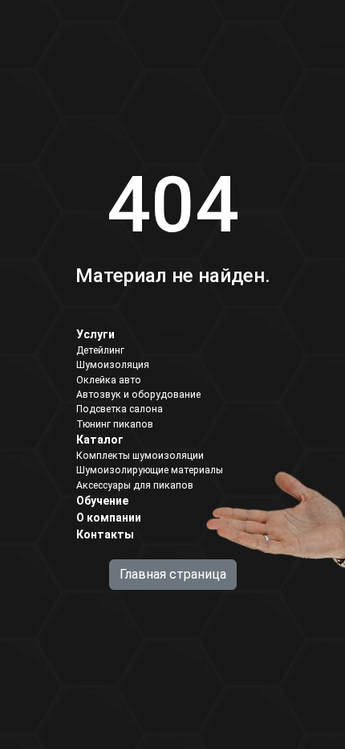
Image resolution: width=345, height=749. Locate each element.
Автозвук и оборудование (138, 394)
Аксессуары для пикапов (134, 485)
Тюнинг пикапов (114, 424)
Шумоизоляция (112, 364)
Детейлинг (100, 350)
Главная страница (173, 574)
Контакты (105, 534)
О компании (108, 517)
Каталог (100, 439)
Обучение (102, 500)
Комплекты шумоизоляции (140, 455)
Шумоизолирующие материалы (149, 470)
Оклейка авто (108, 380)
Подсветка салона (119, 409)
